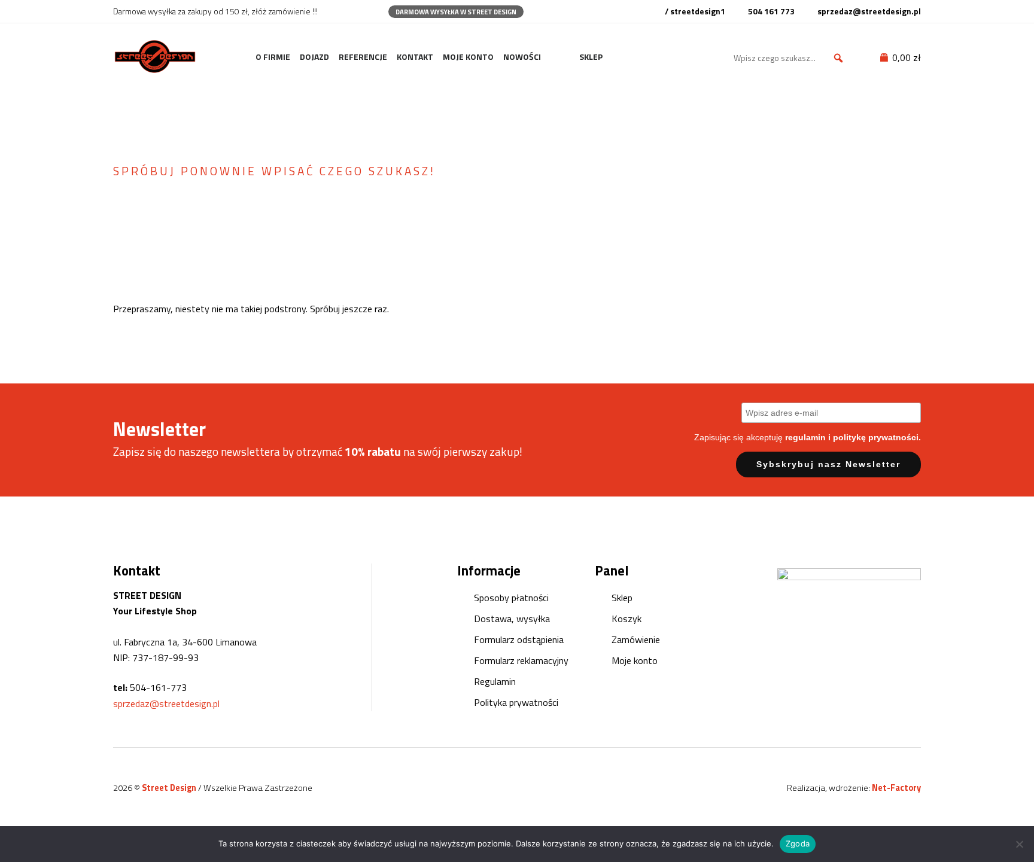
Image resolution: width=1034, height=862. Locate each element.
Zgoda (798, 843)
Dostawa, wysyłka (512, 618)
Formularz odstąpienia (519, 639)
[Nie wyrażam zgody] (1019, 844)
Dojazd (314, 56)
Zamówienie (636, 639)
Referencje (363, 56)
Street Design (170, 787)
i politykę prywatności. (874, 437)
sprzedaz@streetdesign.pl (166, 703)
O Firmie (273, 56)
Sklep (591, 56)
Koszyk (626, 618)
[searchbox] (790, 58)
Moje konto (468, 56)
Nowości (522, 56)
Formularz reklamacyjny (521, 660)
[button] (838, 58)
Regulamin (495, 681)
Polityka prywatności (516, 702)
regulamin (805, 437)
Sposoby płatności (511, 597)
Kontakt (415, 56)
